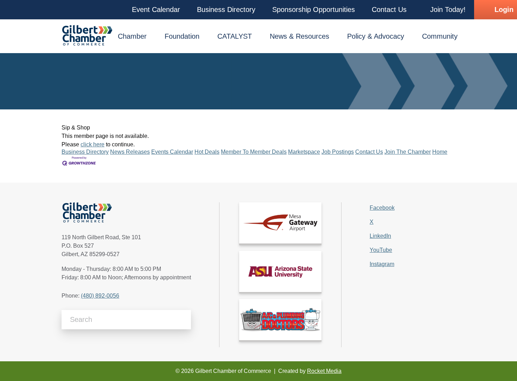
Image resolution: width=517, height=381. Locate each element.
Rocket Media (324, 371)
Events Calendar (172, 152)
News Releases (130, 152)
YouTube (381, 250)
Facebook (382, 208)
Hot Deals (206, 152)
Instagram (382, 264)
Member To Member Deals (254, 152)
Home (439, 152)
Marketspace (304, 152)
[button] (156, 9)
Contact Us (369, 152)
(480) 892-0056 (100, 296)
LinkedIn (380, 236)
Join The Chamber (407, 152)
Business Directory (85, 152)
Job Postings (337, 152)
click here (92, 144)
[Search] (183, 319)
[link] (280, 222)
